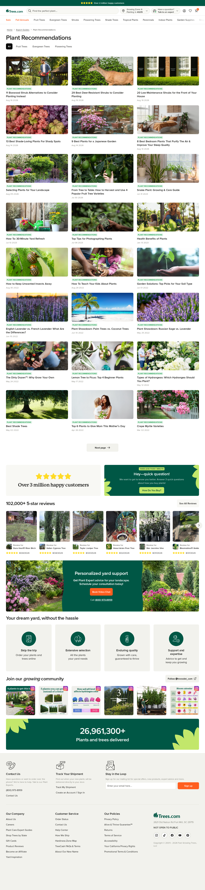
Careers (10, 824)
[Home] (14, 10)
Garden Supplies (185, 19)
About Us (11, 819)
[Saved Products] (190, 11)
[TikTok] (164, 835)
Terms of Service (113, 835)
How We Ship (62, 835)
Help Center (61, 830)
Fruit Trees (39, 19)
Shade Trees (111, 19)
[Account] (184, 11)
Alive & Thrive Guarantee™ (118, 824)
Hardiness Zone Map (66, 840)
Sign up (188, 785)
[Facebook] (172, 835)
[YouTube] (180, 835)
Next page (100, 447)
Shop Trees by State (16, 835)
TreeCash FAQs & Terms (67, 846)
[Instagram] (157, 835)
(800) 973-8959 (103, 599)
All (9, 46)
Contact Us (12, 795)
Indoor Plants (165, 19)
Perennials (148, 19)
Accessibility (111, 840)
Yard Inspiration (14, 857)
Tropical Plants (130, 19)
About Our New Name (66, 851)
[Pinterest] (188, 835)
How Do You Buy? (151, 490)
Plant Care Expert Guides (19, 830)
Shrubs (75, 19)
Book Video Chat (101, 591)
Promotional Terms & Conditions (121, 851)
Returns (108, 830)
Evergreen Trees (58, 19)
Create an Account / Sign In (70, 792)
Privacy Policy (111, 819)
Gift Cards (11, 840)
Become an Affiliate (16, 851)
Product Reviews (15, 846)
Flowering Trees (92, 19)
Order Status (61, 819)
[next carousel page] (199, 525)
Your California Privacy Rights (119, 846)
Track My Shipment (66, 787)
